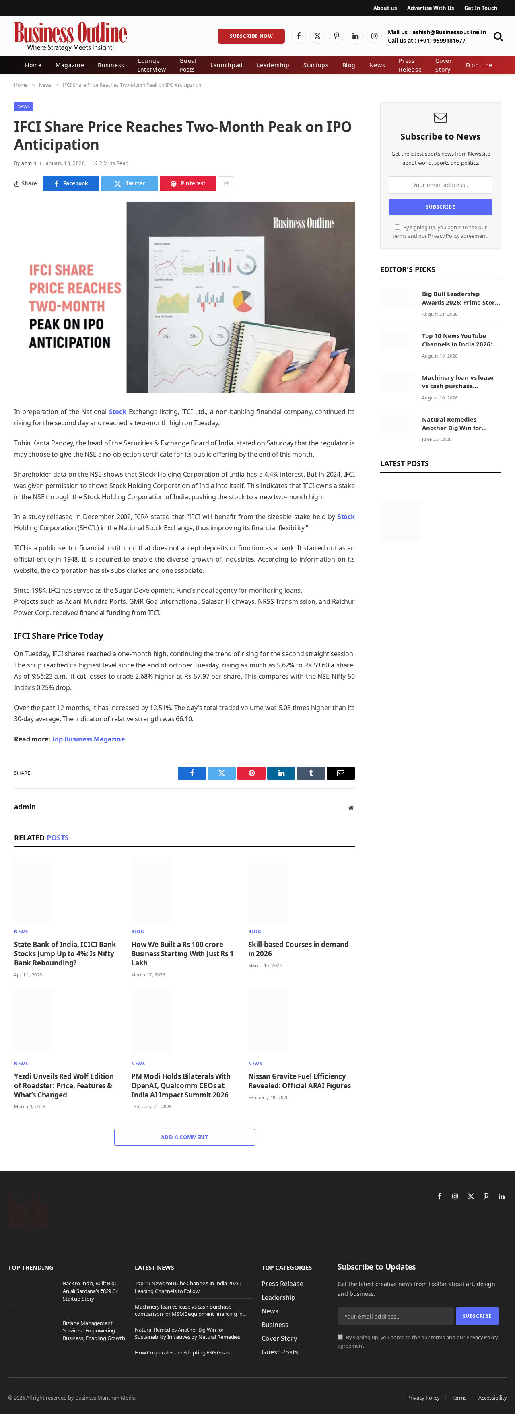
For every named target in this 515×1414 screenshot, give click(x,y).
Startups (316, 65)
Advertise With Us (430, 8)
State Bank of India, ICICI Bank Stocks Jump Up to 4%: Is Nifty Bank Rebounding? (65, 953)
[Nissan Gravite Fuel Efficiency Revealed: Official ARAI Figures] (301, 1021)
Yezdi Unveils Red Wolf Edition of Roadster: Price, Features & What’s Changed (64, 1085)
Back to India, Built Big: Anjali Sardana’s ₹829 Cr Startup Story (90, 1291)
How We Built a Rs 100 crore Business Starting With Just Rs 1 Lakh (182, 953)
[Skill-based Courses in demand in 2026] (301, 889)
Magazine (70, 65)
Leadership (273, 65)
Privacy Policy (443, 236)
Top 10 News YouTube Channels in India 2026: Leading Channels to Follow (457, 340)
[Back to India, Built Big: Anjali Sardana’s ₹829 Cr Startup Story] (32, 1292)
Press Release (410, 65)
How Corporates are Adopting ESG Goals (182, 1352)
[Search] (497, 36)
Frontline (479, 65)
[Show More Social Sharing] (226, 183)
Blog (349, 65)
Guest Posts (188, 65)
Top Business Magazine (88, 739)
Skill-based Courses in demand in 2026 (298, 949)
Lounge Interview (152, 65)
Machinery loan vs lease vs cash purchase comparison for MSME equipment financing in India (458, 382)
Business (111, 65)
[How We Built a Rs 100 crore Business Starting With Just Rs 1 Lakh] (184, 889)
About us (385, 8)
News (377, 65)
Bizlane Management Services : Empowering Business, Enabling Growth (94, 1330)
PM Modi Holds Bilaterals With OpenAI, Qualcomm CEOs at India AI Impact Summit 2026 (181, 1085)
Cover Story (443, 65)
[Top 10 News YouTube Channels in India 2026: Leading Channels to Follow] (397, 340)
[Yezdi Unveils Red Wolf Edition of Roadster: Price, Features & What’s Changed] (67, 1021)
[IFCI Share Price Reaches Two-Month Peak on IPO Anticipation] (184, 297)
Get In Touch (481, 8)
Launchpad (226, 65)
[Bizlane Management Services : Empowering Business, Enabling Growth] (32, 1332)
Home (33, 65)
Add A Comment (184, 1137)
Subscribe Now (251, 36)
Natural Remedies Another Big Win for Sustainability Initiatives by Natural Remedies (459, 423)
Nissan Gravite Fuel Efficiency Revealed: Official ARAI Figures (299, 1081)
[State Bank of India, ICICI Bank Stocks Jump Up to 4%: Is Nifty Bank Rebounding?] (67, 889)
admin (28, 163)
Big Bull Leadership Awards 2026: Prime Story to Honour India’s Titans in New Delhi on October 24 (460, 298)
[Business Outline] (70, 36)
